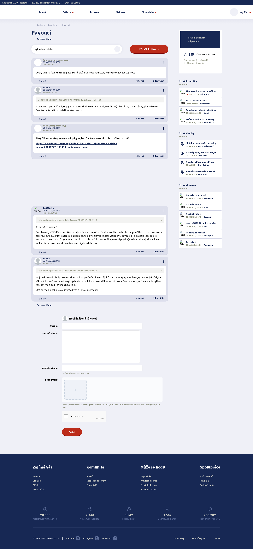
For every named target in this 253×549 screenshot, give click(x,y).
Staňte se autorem (96, 480)
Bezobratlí (53, 25)
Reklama (204, 480)
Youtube (70, 538)
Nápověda (193, 41)
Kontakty (179, 538)
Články (36, 485)
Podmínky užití (199, 538)
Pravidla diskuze (196, 37)
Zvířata (67, 12)
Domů (42, 12)
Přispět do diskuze (149, 49)
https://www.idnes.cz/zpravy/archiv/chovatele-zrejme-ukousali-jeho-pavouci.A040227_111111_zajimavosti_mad (76, 145)
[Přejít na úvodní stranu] (33, 25)
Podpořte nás (207, 485)
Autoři (90, 476)
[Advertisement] (99, 182)
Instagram (88, 538)
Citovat (140, 80)
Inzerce (94, 12)
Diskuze (120, 12)
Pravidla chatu (148, 489)
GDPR (217, 538)
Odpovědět (158, 80)
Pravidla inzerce (149, 480)
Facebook (107, 538)
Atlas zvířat (39, 489)
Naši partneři (206, 476)
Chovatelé (147, 12)
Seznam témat (45, 38)
